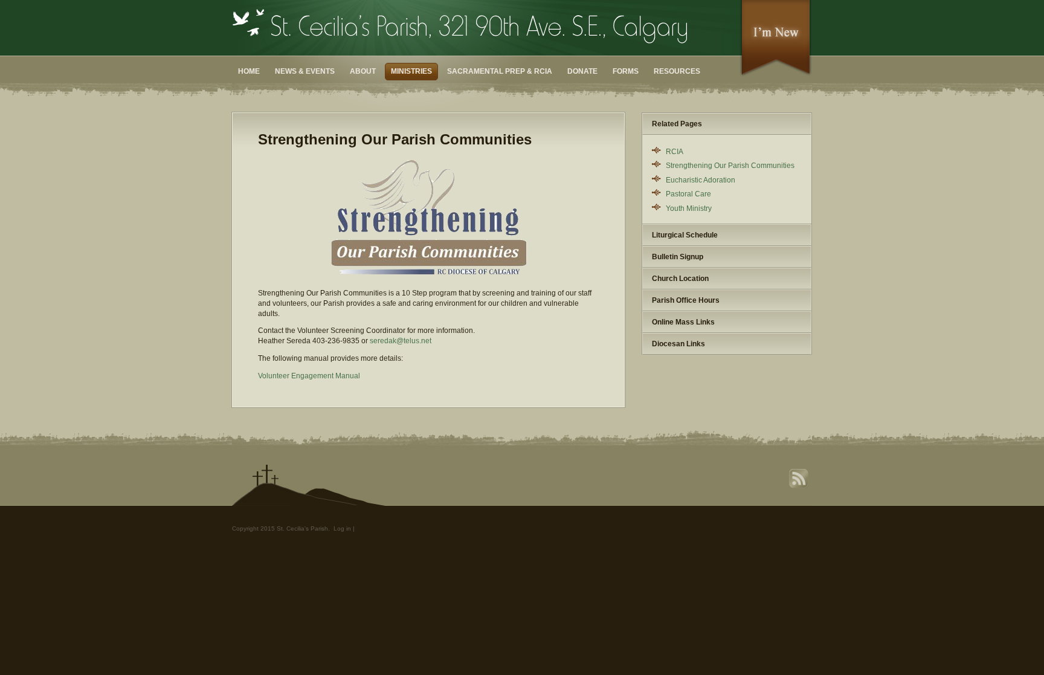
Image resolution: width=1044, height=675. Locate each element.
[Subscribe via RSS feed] (800, 486)
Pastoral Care (688, 194)
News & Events (305, 71)
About (363, 71)
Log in (342, 528)
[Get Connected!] (776, 74)
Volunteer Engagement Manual (309, 376)
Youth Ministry (689, 208)
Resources (677, 71)
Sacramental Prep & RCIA (499, 71)
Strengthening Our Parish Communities (730, 165)
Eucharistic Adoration (700, 180)
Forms (626, 71)
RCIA (674, 151)
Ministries (411, 71)
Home (249, 71)
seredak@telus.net (400, 341)
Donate (582, 71)
